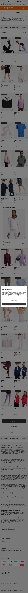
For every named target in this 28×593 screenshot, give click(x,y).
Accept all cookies (14, 303)
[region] (14, 296)
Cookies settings (14, 300)
